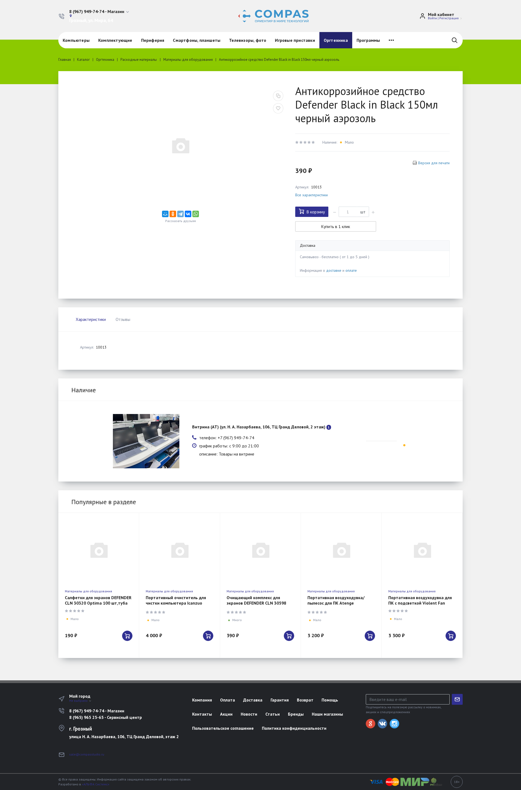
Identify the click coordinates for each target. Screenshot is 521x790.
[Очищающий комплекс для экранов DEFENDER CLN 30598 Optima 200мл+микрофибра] (260, 549)
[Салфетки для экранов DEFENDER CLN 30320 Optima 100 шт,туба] (98, 549)
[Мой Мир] (165, 214)
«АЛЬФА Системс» (95, 784)
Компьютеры (76, 40)
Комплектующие (115, 40)
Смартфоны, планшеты (196, 40)
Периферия (152, 40)
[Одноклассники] (173, 214)
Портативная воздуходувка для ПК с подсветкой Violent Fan (420, 600)
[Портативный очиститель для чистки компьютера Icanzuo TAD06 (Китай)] (179, 549)
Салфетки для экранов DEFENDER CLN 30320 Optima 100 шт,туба (98, 600)
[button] (99, 11)
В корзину (315, 211)
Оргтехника (336, 40)
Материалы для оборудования (88, 591)
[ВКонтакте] (188, 214)
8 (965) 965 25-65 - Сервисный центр (105, 717)
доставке (333, 270)
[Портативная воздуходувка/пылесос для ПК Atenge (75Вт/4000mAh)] (341, 549)
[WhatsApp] (195, 214)
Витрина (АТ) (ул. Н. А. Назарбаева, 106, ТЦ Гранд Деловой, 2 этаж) (258, 426)
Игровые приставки (295, 40)
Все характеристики (311, 194)
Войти (432, 18)
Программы (368, 40)
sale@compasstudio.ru (86, 754)
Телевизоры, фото (247, 40)
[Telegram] (180, 214)
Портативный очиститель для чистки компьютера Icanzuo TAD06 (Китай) (176, 603)
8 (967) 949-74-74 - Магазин (96, 710)
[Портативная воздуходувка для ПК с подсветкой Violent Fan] (422, 549)
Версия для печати (434, 162)
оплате (351, 270)
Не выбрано (78, 701)
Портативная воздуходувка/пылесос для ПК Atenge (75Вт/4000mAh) (336, 603)
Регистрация (449, 18)
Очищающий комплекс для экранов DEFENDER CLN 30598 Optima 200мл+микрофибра (256, 603)
